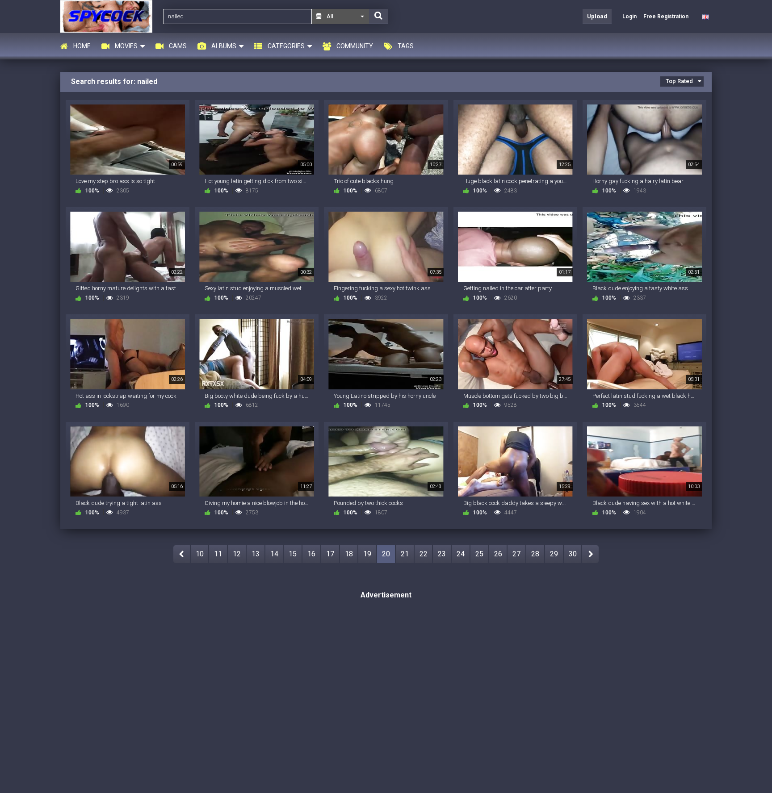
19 (367, 554)
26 (498, 554)
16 (311, 554)
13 (256, 554)
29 (554, 554)
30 (573, 554)
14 (274, 554)
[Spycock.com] (109, 16)
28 (535, 554)
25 (479, 554)
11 (218, 554)
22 (424, 554)
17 (330, 554)
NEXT (590, 554)
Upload (597, 16)
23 (442, 554)
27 (516, 554)
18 (349, 554)
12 (237, 554)
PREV (181, 554)
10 (200, 554)
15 (293, 554)
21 (405, 554)
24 (461, 554)
